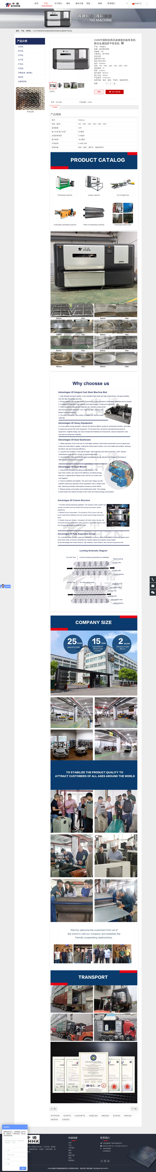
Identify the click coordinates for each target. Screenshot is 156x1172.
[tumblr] (105, 1161)
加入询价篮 (116, 92)
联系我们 (71, 1160)
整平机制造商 (55, 1116)
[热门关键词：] (127, 3)
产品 (69, 1145)
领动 (81, 1168)
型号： (53, 102)
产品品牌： (83, 102)
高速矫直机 (65, 1119)
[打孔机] (65, 202)
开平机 (20, 55)
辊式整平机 (67, 1116)
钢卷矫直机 (128, 1116)
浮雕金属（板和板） (25, 73)
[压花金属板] (123, 202)
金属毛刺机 (22, 81)
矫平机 (20, 51)
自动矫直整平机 (80, 1116)
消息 (69, 1158)
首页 (69, 1143)
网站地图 (90, 1168)
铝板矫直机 (54, 1119)
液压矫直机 (116, 1116)
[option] (30, 103)
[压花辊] (94, 202)
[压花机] (65, 173)
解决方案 (71, 1155)
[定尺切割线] (123, 173)
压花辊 (20, 68)
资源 (69, 1153)
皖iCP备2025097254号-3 (100, 1168)
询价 (99, 92)
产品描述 (55, 107)
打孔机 (20, 64)
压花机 (20, 47)
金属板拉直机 (93, 1116)
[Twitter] (101, 1161)
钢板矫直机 (105, 1116)
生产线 (20, 60)
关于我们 (71, 1148)
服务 (69, 1150)
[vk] (108, 1161)
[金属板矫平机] (94, 173)
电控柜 (20, 77)
